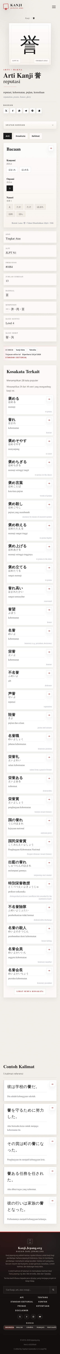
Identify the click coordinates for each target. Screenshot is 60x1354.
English (19, 1327)
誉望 (11, 609)
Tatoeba (32, 350)
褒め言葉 (15, 482)
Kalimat (36, 136)
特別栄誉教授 (19, 883)
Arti (7, 136)
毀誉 (11, 714)
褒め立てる (17, 567)
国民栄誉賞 (17, 840)
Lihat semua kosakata (30, 991)
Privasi (22, 1306)
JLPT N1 (11, 253)
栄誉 (11, 651)
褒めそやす (17, 440)
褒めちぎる (17, 461)
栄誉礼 (13, 756)
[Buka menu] (54, 7)
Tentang (43, 1297)
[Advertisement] (30, 1029)
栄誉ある (15, 777)
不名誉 (13, 672)
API (22, 1297)
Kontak (42, 1301)
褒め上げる (17, 545)
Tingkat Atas (13, 238)
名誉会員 (15, 948)
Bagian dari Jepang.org (30, 1251)
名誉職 (13, 735)
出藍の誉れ (17, 862)
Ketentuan (42, 1306)
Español (30, 1327)
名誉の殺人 (17, 927)
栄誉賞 (13, 798)
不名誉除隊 (17, 906)
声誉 (11, 693)
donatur (33, 1278)
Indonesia (9, 1327)
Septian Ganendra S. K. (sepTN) (34, 1349)
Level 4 (10, 323)
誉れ (12, 419)
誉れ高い (15, 588)
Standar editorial (16, 357)
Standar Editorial (22, 1301)
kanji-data (20, 350)
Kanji (27, 18)
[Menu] (54, 6)
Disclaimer (21, 1310)
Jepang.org (35, 1340)
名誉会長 (15, 969)
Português (51, 1327)
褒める (13, 398)
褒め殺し (15, 503)
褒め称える (17, 524)
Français (40, 1327)
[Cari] (53, 1289)
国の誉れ (15, 819)
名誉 (11, 630)
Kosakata (20, 136)
